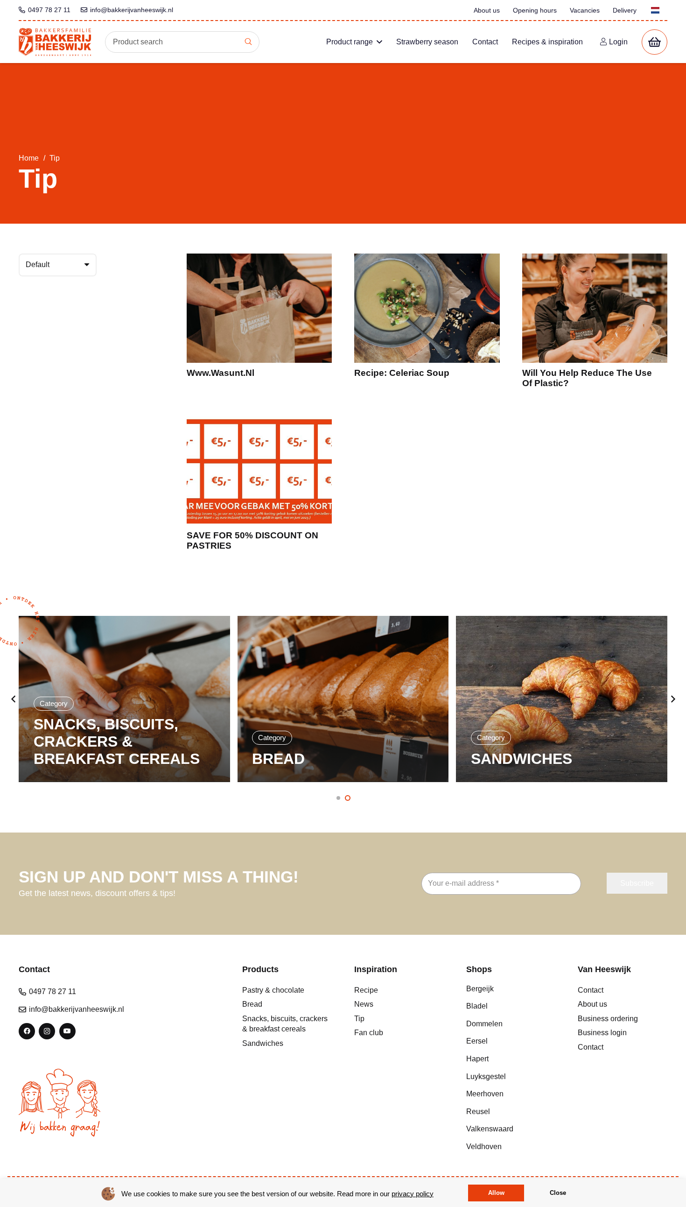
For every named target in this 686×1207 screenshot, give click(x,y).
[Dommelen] (511, 1024)
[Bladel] (511, 1006)
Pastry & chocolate (273, 990)
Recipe (366, 990)
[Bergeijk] (511, 988)
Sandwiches (262, 1043)
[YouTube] (67, 1031)
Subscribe (637, 883)
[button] (379, 41)
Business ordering (608, 1019)
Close (558, 1192)
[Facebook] (27, 1031)
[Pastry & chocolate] (561, 699)
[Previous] (13, 699)
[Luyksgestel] (511, 1076)
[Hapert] (511, 1059)
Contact (590, 990)
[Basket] (654, 42)
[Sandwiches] (343, 699)
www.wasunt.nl (220, 373)
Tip (359, 1019)
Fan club (368, 1033)
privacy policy (413, 1194)
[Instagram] (47, 1031)
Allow (496, 1192)
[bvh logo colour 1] (55, 42)
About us (592, 1004)
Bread (252, 1004)
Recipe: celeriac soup (401, 373)
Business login (602, 1033)
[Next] (672, 699)
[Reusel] (511, 1111)
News (363, 1004)
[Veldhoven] (511, 1146)
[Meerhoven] (511, 1094)
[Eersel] (511, 1041)
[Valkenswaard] (511, 1129)
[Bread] (124, 699)
